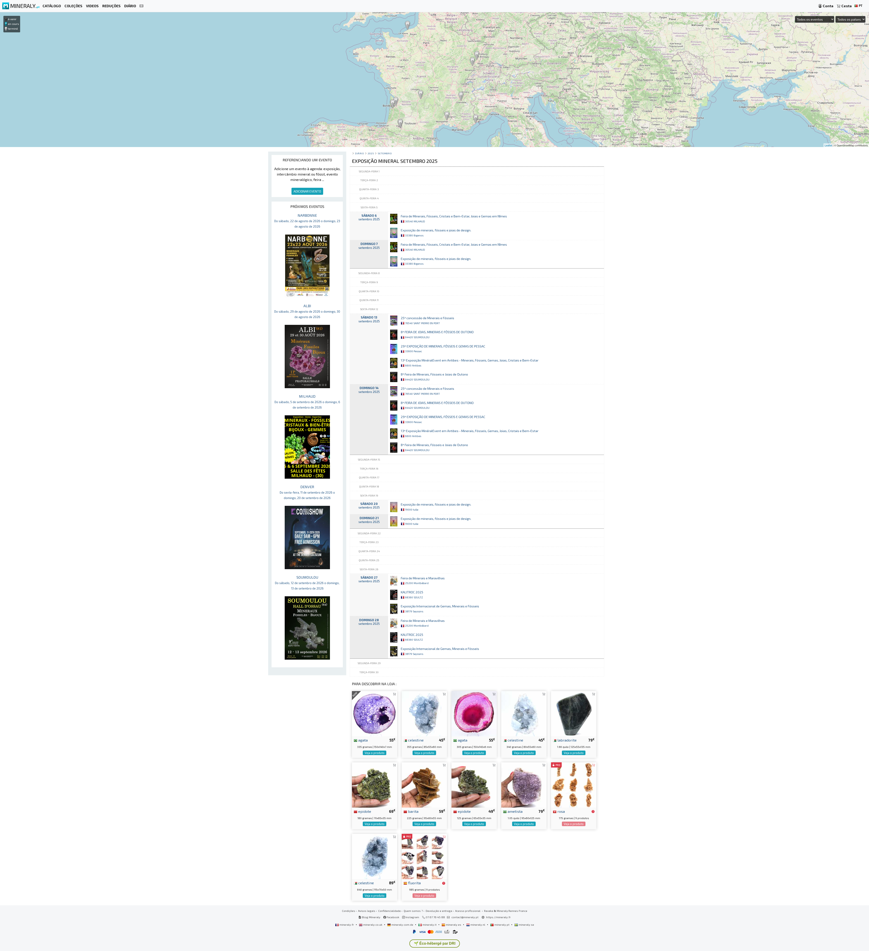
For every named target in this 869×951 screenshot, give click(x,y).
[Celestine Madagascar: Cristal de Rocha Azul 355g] (424, 713)
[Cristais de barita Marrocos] (424, 784)
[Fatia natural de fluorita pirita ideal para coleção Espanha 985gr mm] (424, 856)
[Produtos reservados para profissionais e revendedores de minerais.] (593, 811)
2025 (371, 153)
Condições (348, 910)
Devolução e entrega (439, 910)
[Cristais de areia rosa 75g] (573, 784)
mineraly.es (453, 924)
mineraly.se (526, 924)
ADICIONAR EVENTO (307, 191)
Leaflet (828, 145)
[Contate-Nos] (141, 6)
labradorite (566, 740)
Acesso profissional (468, 910)
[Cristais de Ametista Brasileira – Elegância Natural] (524, 784)
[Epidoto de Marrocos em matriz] (474, 784)
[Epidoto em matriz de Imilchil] (374, 784)
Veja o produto (374, 753)
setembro (385, 153)
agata (362, 740)
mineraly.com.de (402, 924)
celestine (415, 740)
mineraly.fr (347, 924)
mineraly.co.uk (373, 924)
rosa (560, 811)
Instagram (412, 917)
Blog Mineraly (370, 917)
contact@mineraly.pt (464, 917)
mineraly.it (429, 924)
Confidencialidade (389, 910)
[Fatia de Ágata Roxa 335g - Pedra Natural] (374, 713)
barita (412, 811)
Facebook (392, 917)
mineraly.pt (502, 924)
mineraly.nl (478, 924)
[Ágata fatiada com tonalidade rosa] (474, 713)
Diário (359, 153)
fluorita (414, 882)
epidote (364, 811)
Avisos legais (366, 910)
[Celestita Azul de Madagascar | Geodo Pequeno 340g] (524, 713)
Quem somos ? (413, 910)
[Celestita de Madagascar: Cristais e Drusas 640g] (374, 856)
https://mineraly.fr (498, 917)
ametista (515, 811)
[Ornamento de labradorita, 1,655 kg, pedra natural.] (573, 713)
